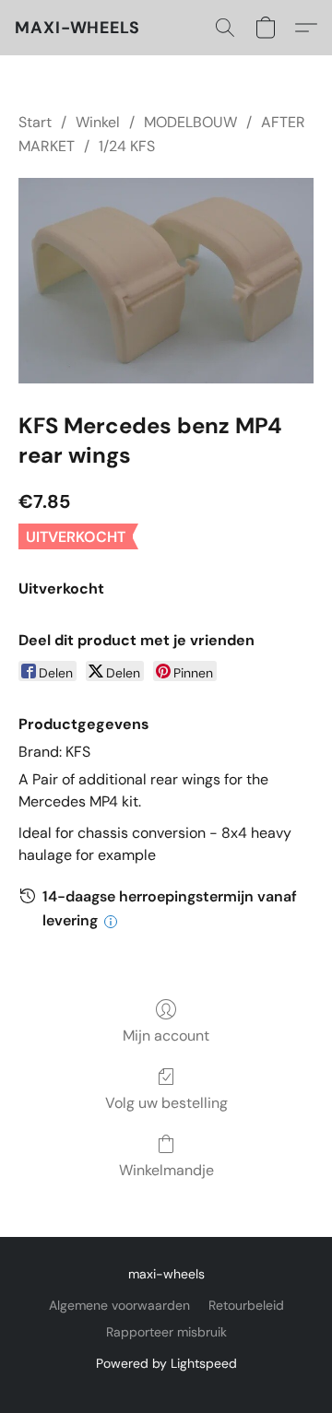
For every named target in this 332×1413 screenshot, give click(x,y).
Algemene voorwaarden (119, 1305)
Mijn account (166, 1035)
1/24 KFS (127, 146)
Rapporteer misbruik (166, 1332)
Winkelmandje (166, 1170)
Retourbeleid (246, 1305)
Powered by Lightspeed (166, 1363)
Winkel (98, 122)
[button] (77, 27)
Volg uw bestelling (166, 1103)
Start (35, 122)
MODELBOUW (190, 122)
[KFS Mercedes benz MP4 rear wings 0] (166, 280)
